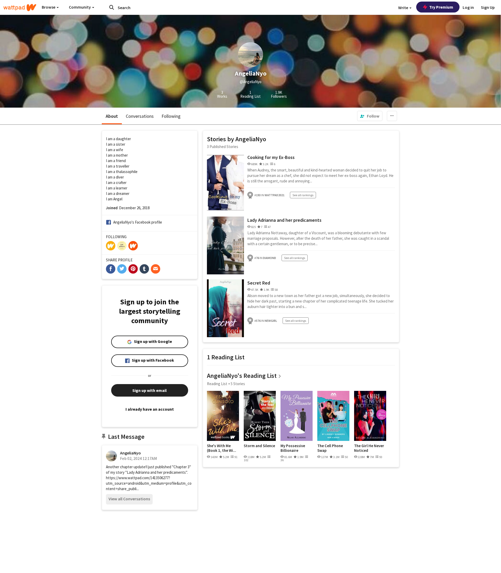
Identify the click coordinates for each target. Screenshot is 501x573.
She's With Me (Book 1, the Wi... (221, 448)
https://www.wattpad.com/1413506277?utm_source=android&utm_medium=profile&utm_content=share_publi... (149, 483)
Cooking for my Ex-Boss (271, 157)
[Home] (19, 8)
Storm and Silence (259, 445)
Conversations (140, 116)
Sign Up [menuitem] (488, 7)
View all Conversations (129, 498)
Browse (49, 7)
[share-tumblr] (144, 269)
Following (171, 116)
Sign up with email (149, 390)
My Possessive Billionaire (293, 448)
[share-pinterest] (133, 269)
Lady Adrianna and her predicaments (284, 220)
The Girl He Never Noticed (369, 448)
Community (80, 7)
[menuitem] (370, 116)
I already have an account (150, 409)
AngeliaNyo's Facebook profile (137, 222)
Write (403, 7)
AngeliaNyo (130, 453)
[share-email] (155, 269)
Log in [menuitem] (468, 7)
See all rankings (303, 195)
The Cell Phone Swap (330, 448)
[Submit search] (112, 7)
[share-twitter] (122, 269)
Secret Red (258, 283)
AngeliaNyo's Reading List (242, 376)
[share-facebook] (110, 269)
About (112, 116)
